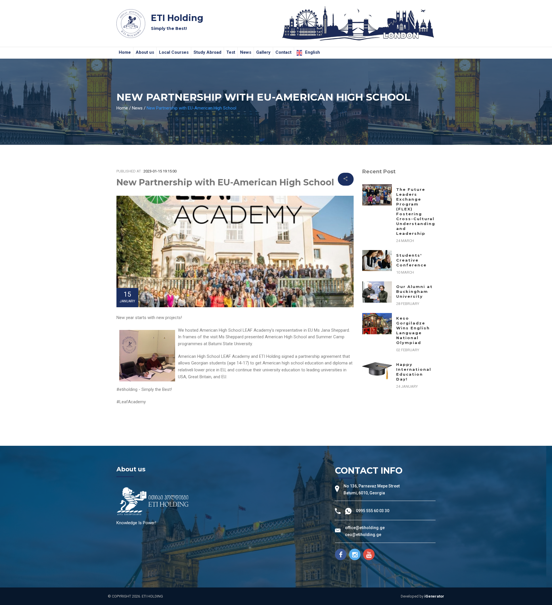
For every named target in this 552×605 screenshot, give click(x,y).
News (245, 52)
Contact (283, 52)
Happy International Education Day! (413, 371)
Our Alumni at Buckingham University (414, 291)
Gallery (263, 52)
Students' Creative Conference (411, 260)
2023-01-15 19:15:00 (160, 171)
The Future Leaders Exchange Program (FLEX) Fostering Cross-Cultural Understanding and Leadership (415, 211)
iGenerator (434, 596)
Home (125, 52)
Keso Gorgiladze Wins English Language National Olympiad (413, 330)
